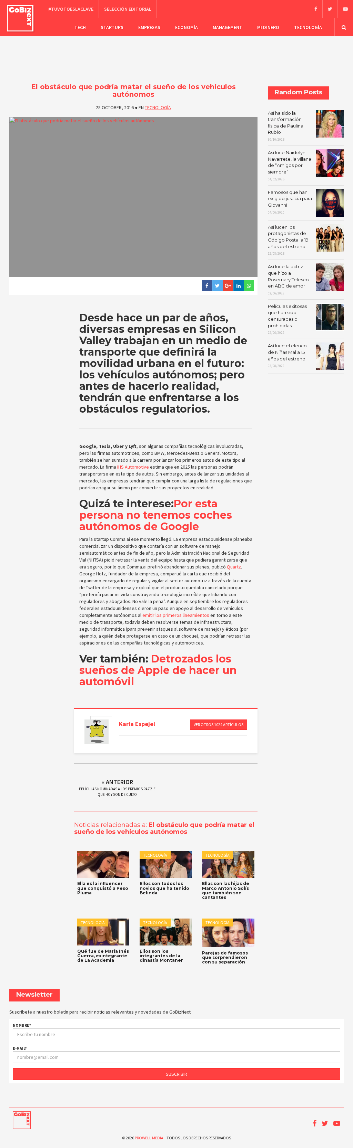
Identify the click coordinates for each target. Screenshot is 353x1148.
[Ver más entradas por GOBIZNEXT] (96, 731)
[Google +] (228, 285)
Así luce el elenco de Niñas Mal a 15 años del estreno (287, 355)
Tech (80, 27)
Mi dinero (268, 27)
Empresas (149, 27)
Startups (112, 27)
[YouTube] (345, 9)
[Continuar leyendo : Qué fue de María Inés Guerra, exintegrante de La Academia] (103, 932)
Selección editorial (127, 9)
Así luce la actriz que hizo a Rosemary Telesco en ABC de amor (288, 279)
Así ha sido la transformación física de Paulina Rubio (285, 126)
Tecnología (308, 27)
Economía (186, 27)
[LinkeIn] (238, 285)
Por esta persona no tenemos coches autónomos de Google (155, 515)
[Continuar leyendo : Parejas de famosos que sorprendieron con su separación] (228, 933)
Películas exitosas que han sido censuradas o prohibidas (287, 319)
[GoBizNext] (20, 18)
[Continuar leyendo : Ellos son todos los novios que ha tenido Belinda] (166, 864)
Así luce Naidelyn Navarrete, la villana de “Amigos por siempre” (289, 165)
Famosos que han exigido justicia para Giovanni (290, 202)
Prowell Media (149, 1137)
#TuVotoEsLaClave (70, 9)
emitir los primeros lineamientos (175, 615)
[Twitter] (329, 9)
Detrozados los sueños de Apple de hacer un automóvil (158, 670)
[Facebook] (315, 9)
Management (227, 27)
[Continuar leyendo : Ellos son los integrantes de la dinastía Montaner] (166, 932)
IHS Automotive (133, 467)
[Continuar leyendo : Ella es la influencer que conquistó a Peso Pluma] (103, 864)
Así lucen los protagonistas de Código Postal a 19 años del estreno (288, 240)
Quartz (234, 567)
